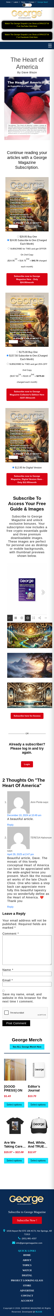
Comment (10, 933)
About (27, 1260)
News (23, 2)
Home (8, 2)
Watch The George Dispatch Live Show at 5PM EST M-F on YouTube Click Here (27, 25)
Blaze (39, 1312)
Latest (16, 2)
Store (27, 1285)
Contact (31, 2)
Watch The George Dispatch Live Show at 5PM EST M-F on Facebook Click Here (27, 36)
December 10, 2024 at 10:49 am (24, 815)
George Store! (43, 2)
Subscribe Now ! (27, 1220)
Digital (27, 1275)
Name (7, 969)
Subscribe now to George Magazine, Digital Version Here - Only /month (27, 479)
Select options (14, 1104)
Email (7, 980)
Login (27, 764)
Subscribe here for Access (27, 716)
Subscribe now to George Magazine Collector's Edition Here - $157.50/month (27, 394)
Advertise (27, 1290)
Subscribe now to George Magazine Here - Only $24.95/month (27, 279)
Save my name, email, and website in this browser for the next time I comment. (24, 998)
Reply (10, 825)
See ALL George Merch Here (27, 1047)
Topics (27, 1265)
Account (27, 1300)
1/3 (9, 618)
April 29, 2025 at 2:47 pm (20, 854)
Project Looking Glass (27, 1280)
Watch (27, 1270)
